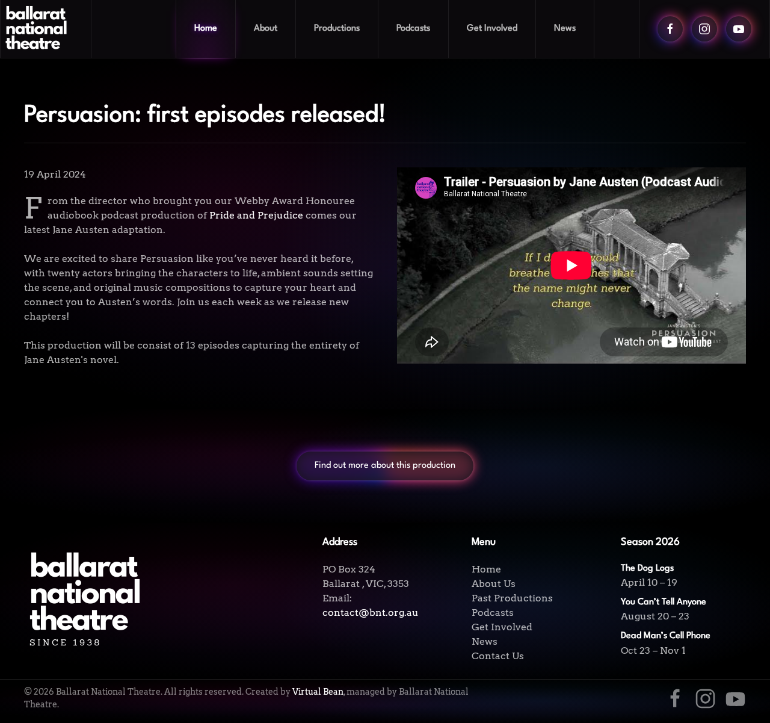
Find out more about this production (385, 465)
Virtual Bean (317, 692)
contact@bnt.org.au (370, 612)
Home (205, 28)
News (565, 28)
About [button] (265, 28)
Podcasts (413, 28)
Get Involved (502, 627)
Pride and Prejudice (256, 215)
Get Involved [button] (492, 28)
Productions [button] (337, 28)
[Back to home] (46, 29)
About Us (494, 583)
